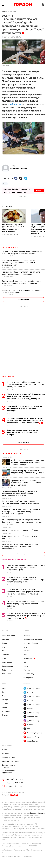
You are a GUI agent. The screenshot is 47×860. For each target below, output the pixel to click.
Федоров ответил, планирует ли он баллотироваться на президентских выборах (22, 432)
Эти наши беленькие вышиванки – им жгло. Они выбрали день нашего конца (22, 252)
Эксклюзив (28, 658)
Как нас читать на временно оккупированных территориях (9, 768)
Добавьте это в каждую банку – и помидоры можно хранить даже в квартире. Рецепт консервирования (26, 579)
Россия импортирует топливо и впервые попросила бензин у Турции (28, 471)
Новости (5, 631)
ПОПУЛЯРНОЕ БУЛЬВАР (14, 559)
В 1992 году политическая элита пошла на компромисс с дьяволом (21, 273)
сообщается (14, 104)
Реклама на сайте (8, 757)
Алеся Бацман (32, 717)
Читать (39, 191)
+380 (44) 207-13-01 (14, 779)
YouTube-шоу (29, 674)
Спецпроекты (29, 678)
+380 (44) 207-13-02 (14, 783)
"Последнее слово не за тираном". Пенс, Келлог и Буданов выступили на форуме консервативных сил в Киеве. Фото (25, 420)
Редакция (5, 753)
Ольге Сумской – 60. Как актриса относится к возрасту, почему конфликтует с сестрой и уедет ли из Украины (26, 615)
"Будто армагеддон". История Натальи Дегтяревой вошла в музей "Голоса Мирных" (21, 502)
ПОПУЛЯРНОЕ (9, 376)
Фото (26, 662)
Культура (5, 655)
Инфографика (7, 670)
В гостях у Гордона (31, 643)
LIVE (25, 655)
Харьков (5, 703)
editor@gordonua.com (14, 786)
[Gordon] (23, 5)
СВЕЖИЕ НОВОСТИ (11, 453)
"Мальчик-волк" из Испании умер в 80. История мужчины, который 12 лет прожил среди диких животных (25, 384)
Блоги (26, 647)
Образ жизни (7, 662)
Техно (4, 658)
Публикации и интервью (33, 639)
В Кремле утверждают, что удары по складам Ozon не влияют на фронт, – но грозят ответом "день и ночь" (22, 522)
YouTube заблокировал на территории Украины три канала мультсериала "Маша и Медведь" (27, 462)
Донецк (5, 700)
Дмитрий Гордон (34, 688)
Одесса (4, 696)
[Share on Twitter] (20, 178)
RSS (28, 729)
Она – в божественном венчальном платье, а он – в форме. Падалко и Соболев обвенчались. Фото (26, 567)
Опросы (27, 670)
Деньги (4, 643)
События (13, 11)
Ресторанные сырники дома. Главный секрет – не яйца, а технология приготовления (13, 227)
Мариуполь (6, 711)
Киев (4, 184)
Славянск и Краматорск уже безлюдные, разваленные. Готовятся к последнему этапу (19, 262)
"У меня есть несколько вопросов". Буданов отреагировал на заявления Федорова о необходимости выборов (21, 511)
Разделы (27, 631)
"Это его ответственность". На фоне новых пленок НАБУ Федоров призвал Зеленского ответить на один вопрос (26, 396)
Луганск (5, 715)
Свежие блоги (10, 247)
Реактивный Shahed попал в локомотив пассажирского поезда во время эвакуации (24, 408)
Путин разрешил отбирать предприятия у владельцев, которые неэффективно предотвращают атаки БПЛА (19, 493)
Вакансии (5, 750)
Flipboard (30, 725)
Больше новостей (23, 554)
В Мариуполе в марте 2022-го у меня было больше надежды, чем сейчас (21, 282)
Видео (26, 666)
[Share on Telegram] (25, 178)
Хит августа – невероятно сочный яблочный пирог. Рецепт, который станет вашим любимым (25, 603)
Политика (5, 639)
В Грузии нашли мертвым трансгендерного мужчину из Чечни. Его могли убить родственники (20, 546)
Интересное (6, 674)
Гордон (4, 11)
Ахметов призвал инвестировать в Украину (20, 530)
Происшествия (7, 666)
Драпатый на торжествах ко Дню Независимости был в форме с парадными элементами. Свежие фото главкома (25, 591)
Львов (4, 692)
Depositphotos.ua (36, 813)
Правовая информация (10, 761)
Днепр (4, 707)
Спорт (4, 651)
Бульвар (7, 206)
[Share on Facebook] (15, 178)
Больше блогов (23, 299)
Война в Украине (8, 635)
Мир (3, 647)
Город (4, 683)
